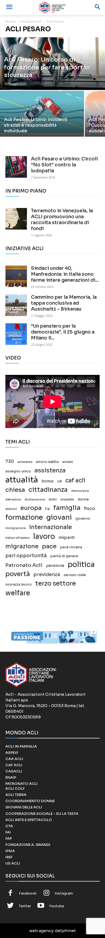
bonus (47, 481)
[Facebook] (10, 893)
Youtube (56, 906)
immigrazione (15, 528)
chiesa (15, 490)
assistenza (50, 470)
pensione (55, 565)
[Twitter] (10, 906)
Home (10, 21)
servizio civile (75, 575)
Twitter (25, 906)
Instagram (64, 893)
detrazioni (13, 499)
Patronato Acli (24, 565)
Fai (47, 509)
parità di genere (64, 556)
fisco (89, 508)
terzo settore (55, 583)
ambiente (25, 462)
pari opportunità (26, 556)
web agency (41, 930)
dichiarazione (34, 499)
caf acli (75, 480)
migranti (66, 537)
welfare (17, 593)
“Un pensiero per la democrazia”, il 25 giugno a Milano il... (62, 332)
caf (59, 481)
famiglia (66, 508)
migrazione (21, 546)
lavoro (44, 536)
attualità (21, 480)
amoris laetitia (47, 462)
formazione (24, 517)
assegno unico (18, 471)
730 (9, 461)
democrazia (80, 491)
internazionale (50, 527)
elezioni (11, 509)
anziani (67, 462)
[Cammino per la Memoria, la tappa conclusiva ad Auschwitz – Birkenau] (16, 305)
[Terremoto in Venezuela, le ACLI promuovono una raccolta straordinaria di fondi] (16, 219)
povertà (17, 574)
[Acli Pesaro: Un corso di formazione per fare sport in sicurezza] (52, 63)
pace (49, 546)
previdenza (46, 574)
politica (81, 564)
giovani (59, 517)
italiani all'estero (17, 538)
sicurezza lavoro (18, 584)
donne (83, 499)
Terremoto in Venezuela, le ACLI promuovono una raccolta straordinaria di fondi (62, 219)
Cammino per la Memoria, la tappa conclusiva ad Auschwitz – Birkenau (64, 303)
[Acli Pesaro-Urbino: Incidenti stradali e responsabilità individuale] (42, 112)
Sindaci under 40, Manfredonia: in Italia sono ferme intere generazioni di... (65, 274)
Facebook (28, 893)
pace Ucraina (71, 547)
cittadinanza (48, 490)
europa (31, 508)
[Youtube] (41, 906)
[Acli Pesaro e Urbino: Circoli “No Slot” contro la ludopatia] (16, 167)
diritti (52, 499)
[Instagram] (46, 893)
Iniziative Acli (30, 21)
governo (82, 518)
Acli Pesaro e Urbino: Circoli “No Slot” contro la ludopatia (64, 165)
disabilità (67, 499)
